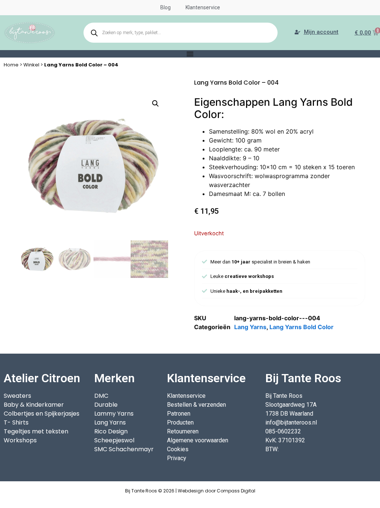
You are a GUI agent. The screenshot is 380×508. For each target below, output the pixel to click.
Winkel (31, 64)
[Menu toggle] (190, 54)
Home (11, 64)
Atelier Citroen (42, 378)
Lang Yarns (250, 327)
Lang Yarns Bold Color (301, 327)
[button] (155, 103)
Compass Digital (236, 491)
